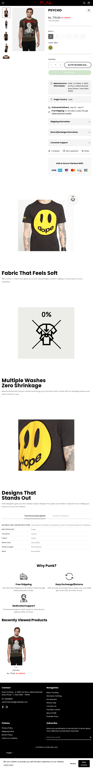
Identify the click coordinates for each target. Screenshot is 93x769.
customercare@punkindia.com (15, 702)
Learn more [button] (8, 765)
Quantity (52, 59)
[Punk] (46, 3)
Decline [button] (73, 763)
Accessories (51, 699)
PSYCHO (16, 670)
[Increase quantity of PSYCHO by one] (60, 65)
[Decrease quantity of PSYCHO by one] (51, 65)
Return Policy (7, 735)
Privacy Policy (7, 728)
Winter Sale (51, 703)
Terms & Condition (9, 738)
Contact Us (51, 706)
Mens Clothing (52, 692)
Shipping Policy (8, 731)
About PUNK (51, 713)
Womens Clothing (54, 696)
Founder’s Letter (53, 709)
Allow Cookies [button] (84, 763)
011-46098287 (7, 699)
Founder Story (52, 716)
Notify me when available (79, 65)
